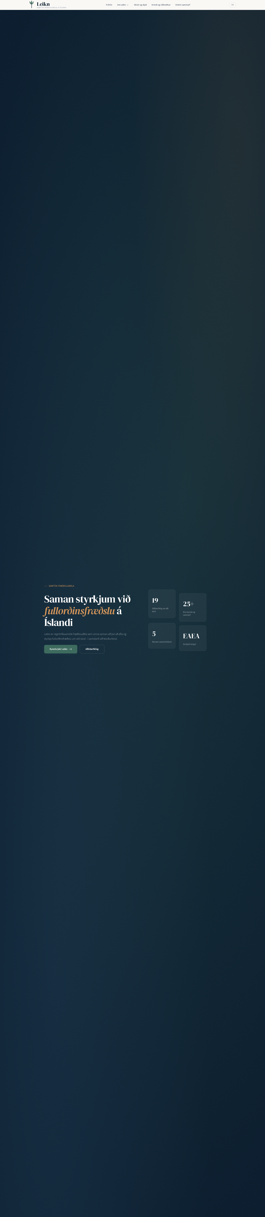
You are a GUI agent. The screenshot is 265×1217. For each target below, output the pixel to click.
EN (232, 4)
